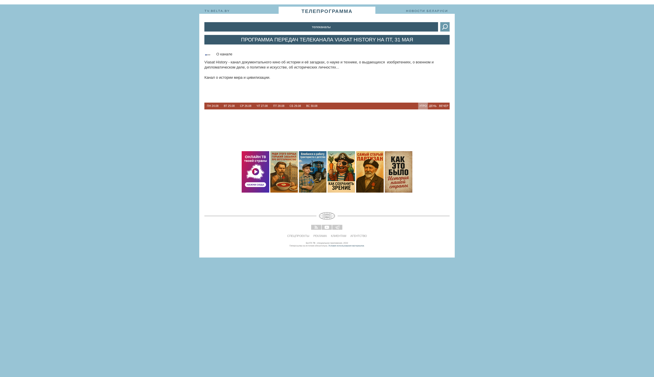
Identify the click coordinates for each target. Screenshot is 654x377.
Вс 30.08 (311, 105)
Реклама (320, 236)
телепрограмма (327, 11)
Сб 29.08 (295, 105)
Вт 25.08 (229, 105)
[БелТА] (327, 216)
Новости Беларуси (427, 11)
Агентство (358, 236)
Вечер (443, 105)
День (433, 105)
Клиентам (338, 236)
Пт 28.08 (278, 105)
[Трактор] (312, 172)
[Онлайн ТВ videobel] (255, 172)
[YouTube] (327, 227)
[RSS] (316, 227)
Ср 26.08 (245, 105)
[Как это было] (398, 172)
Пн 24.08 (213, 105)
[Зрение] (341, 172)
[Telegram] (337, 227)
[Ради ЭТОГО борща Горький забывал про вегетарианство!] (284, 172)
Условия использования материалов (346, 246)
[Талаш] (370, 172)
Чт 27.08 (262, 105)
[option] (212, 106)
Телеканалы (321, 27)
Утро (423, 105)
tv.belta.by (217, 11)
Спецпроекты (298, 236)
